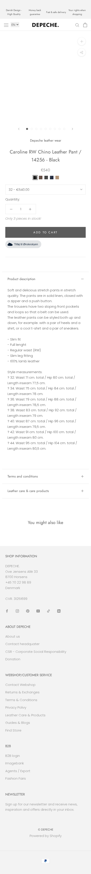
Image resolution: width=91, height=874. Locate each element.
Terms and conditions (23, 476)
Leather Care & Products (25, 715)
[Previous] (18, 129)
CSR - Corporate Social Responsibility (35, 651)
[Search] (77, 25)
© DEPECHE (45, 829)
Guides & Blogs (17, 722)
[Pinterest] (27, 611)
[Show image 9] (64, 129)
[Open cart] (85, 25)
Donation (12, 659)
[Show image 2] (32, 129)
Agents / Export (17, 771)
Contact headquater (22, 644)
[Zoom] (81, 41)
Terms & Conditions (21, 700)
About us (12, 636)
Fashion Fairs (15, 778)
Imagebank (14, 763)
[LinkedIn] (59, 611)
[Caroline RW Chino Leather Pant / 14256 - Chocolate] (40, 177)
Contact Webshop (20, 684)
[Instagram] (17, 611)
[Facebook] (7, 611)
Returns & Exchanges (22, 692)
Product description (21, 279)
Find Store (13, 730)
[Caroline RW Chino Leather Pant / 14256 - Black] (35, 177)
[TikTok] (48, 611)
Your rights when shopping (77, 12)
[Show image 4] (41, 129)
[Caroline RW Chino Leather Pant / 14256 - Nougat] (57, 177)
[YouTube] (38, 611)
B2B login (12, 755)
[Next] (72, 129)
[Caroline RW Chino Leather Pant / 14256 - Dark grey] (46, 177)
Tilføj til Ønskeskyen (26, 244)
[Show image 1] (27, 129)
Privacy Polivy (15, 707)
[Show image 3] (36, 129)
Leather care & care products (28, 490)
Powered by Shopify (46, 835)
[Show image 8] (60, 129)
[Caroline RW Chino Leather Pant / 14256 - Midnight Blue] (51, 177)
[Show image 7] (55, 129)
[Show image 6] (50, 129)
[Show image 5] (46, 129)
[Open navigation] (6, 25)
